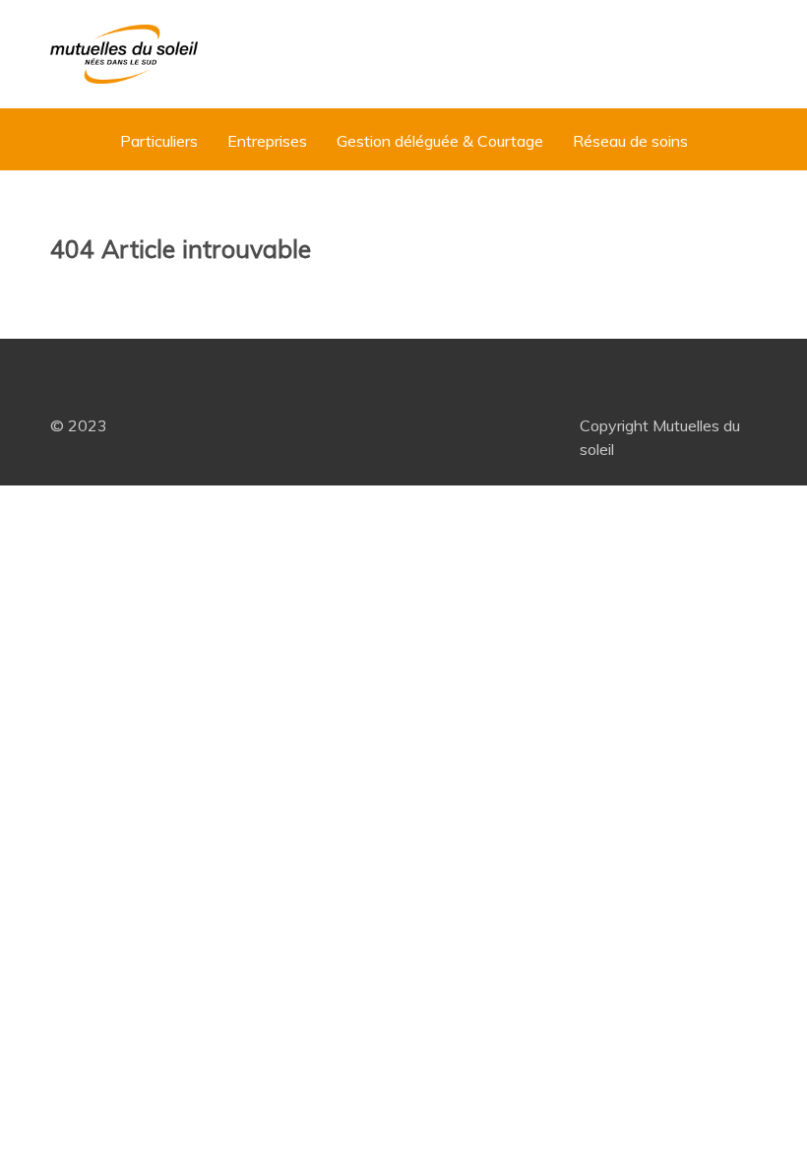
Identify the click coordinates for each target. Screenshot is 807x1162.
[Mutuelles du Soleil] (124, 54)
